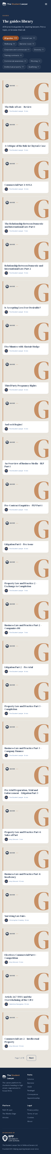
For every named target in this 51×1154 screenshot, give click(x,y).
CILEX (29, 1087)
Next (31, 1058)
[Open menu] (46, 4)
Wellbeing (9, 44)
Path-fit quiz (7, 1110)
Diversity (39, 50)
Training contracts (13, 55)
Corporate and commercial (16, 50)
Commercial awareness (15, 61)
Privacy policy (32, 1110)
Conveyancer (32, 1094)
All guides (10, 38)
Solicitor (30, 1079)
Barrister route (27, 44)
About (29, 1121)
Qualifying (34, 67)
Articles (5, 1117)
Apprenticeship (33, 1098)
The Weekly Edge (9, 1114)
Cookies (30, 1117)
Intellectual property (14, 67)
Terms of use (32, 1114)
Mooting (35, 61)
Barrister (30, 1083)
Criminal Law (28, 38)
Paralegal (31, 1091)
